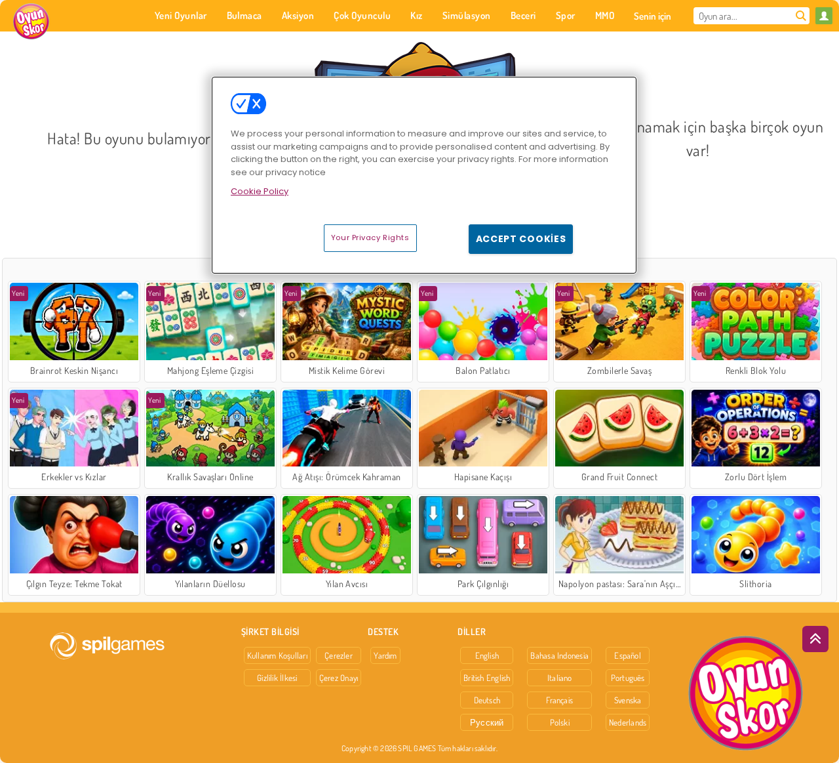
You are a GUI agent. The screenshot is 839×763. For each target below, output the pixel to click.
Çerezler (338, 655)
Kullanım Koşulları (277, 655)
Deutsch (487, 700)
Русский (487, 722)
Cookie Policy (259, 191)
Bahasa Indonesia (559, 655)
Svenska (628, 700)
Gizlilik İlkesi (277, 677)
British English (486, 677)
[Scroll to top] (815, 639)
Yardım (385, 655)
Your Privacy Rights (370, 237)
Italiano (559, 677)
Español (627, 655)
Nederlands (627, 722)
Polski (560, 722)
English (487, 655)
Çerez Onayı (338, 677)
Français (559, 700)
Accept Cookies (521, 238)
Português (628, 677)
